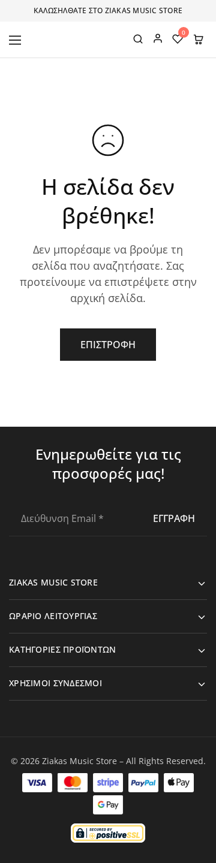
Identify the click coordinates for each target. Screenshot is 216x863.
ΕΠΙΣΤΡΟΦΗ (108, 344)
